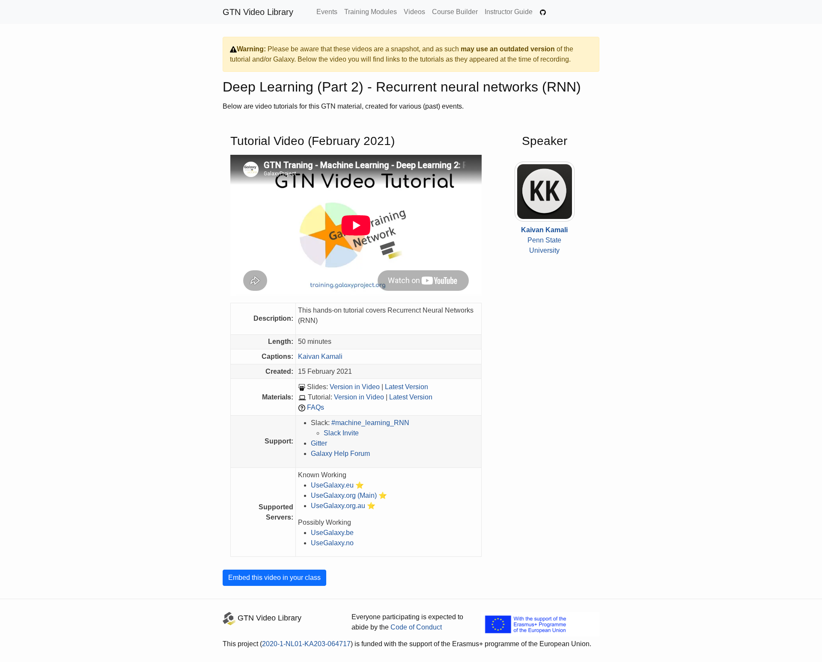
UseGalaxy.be (332, 532)
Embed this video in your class (274, 577)
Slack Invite (341, 433)
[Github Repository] (543, 12)
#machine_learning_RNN (370, 422)
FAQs (315, 407)
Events (326, 11)
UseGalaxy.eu (332, 485)
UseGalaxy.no (332, 543)
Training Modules (370, 11)
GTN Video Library (258, 12)
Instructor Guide (509, 11)
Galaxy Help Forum (340, 453)
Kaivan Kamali (320, 356)
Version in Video (355, 386)
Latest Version (406, 386)
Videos (414, 11)
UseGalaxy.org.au (338, 505)
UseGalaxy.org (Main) (344, 495)
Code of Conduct (416, 627)
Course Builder (455, 11)
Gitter (319, 443)
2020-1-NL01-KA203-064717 (306, 643)
